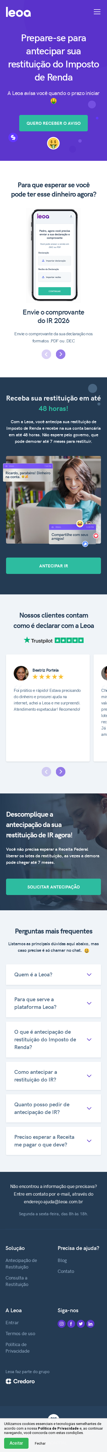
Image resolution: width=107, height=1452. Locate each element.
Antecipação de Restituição (21, 1263)
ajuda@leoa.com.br (63, 1201)
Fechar (40, 1443)
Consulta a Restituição (16, 1280)
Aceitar (16, 1443)
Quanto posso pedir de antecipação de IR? (41, 1107)
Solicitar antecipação (53, 887)
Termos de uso (20, 1333)
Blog (62, 1260)
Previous (46, 354)
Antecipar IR (53, 565)
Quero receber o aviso (54, 123)
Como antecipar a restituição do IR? (35, 1075)
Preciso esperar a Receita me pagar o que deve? (44, 1140)
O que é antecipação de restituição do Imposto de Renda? (45, 1039)
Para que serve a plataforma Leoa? (35, 1002)
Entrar (12, 1322)
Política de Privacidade (17, 1347)
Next (61, 354)
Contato (66, 1271)
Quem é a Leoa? (33, 974)
